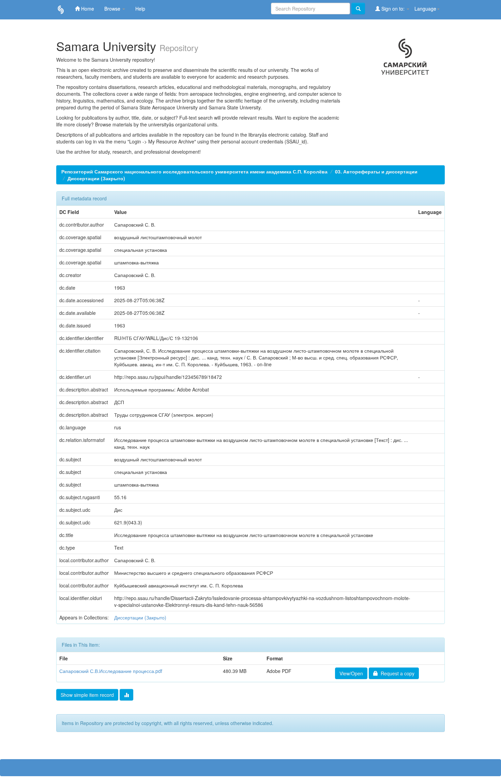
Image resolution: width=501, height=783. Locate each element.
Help (140, 8)
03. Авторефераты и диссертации (376, 171)
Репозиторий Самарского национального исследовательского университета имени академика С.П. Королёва (194, 171)
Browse (113, 8)
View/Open (351, 673)
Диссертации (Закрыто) (96, 178)
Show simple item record (87, 694)
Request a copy (396, 673)
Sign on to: (393, 8)
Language (425, 8)
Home (87, 8)
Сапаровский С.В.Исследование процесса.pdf (110, 670)
